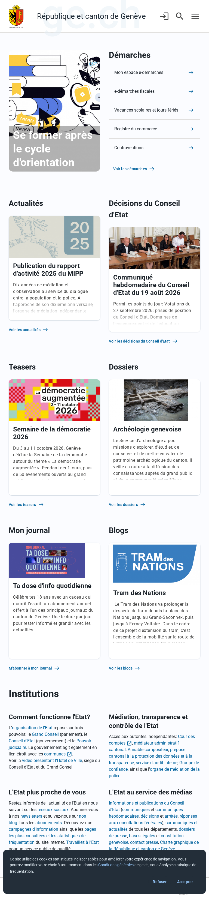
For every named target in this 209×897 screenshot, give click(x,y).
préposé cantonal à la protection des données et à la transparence (150, 756)
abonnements (48, 822)
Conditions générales (116, 865)
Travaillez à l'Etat (82, 842)
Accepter (185, 882)
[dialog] (104, 872)
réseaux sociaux (53, 809)
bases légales (142, 835)
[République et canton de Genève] (16, 16)
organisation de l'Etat (32, 727)
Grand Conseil (45, 734)
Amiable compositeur (148, 749)
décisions (150, 816)
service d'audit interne (156, 762)
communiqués (136, 809)
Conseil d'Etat (22, 740)
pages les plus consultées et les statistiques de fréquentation (52, 836)
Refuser (160, 882)
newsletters (31, 816)
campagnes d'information (33, 829)
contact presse (144, 842)
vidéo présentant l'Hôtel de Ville (52, 760)
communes (55, 754)
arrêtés (171, 816)
